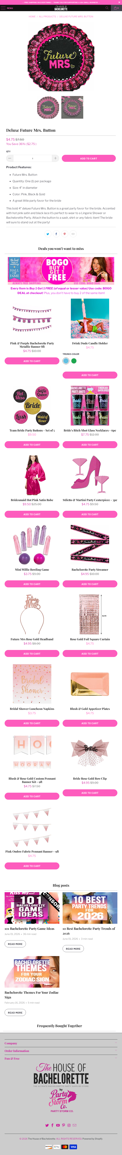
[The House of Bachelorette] (61, 8)
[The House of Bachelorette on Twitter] (47, 1126)
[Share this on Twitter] (47, 233)
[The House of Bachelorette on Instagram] (69, 1126)
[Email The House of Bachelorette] (74, 1126)
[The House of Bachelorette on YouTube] (58, 1126)
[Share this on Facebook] (56, 233)
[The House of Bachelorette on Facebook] (52, 1126)
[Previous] (9, 56)
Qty (8, 151)
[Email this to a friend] (73, 233)
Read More (15, 943)
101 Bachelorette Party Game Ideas (29, 928)
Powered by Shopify (92, 1138)
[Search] (107, 8)
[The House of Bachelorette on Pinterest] (63, 1126)
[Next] (113, 56)
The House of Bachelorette (41, 1138)
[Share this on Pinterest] (64, 233)
